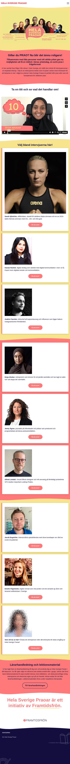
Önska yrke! (35, 648)
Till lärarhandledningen (35, 685)
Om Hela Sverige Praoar (9, 737)
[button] (67, 3)
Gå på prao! (35, 225)
